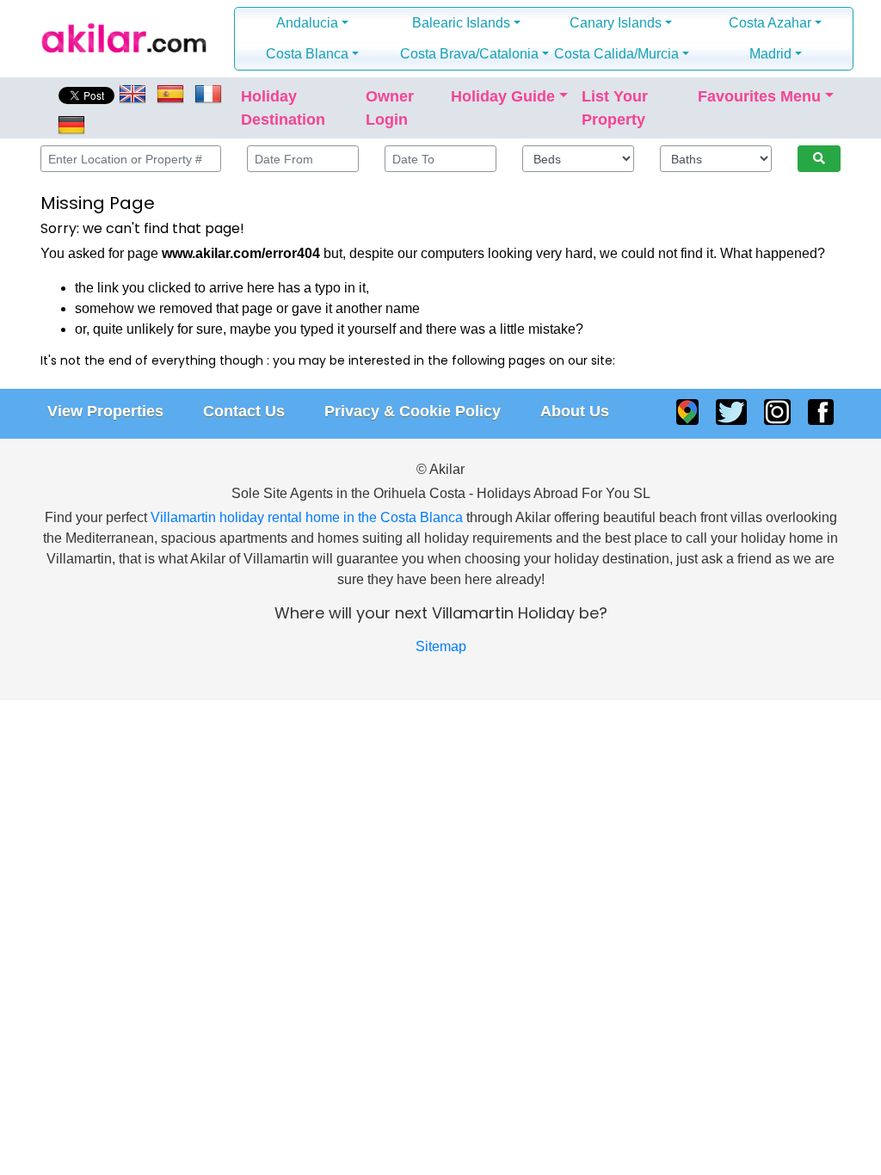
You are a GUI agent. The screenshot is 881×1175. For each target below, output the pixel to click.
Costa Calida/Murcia (616, 53)
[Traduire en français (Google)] (208, 92)
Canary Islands (616, 22)
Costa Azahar (770, 22)
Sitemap (441, 646)
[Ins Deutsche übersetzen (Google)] (69, 123)
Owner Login (390, 108)
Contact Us (244, 411)
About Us (574, 411)
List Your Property (615, 108)
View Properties (105, 411)
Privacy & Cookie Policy (412, 411)
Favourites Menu (759, 96)
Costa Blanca (307, 53)
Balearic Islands (461, 22)
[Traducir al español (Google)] (170, 92)
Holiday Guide (503, 96)
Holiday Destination (283, 108)
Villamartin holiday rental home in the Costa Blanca (307, 517)
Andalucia (307, 22)
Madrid (770, 53)
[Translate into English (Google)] (134, 92)
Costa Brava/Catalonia (469, 53)
